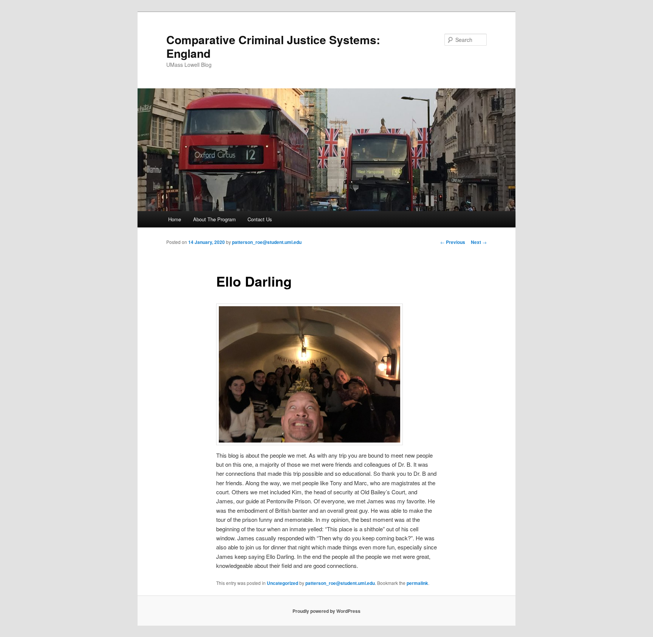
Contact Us (260, 219)
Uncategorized (282, 583)
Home (174, 219)
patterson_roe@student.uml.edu (267, 242)
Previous (452, 242)
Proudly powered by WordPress (326, 611)
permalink (417, 583)
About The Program (214, 219)
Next (479, 242)
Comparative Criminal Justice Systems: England (273, 46)
